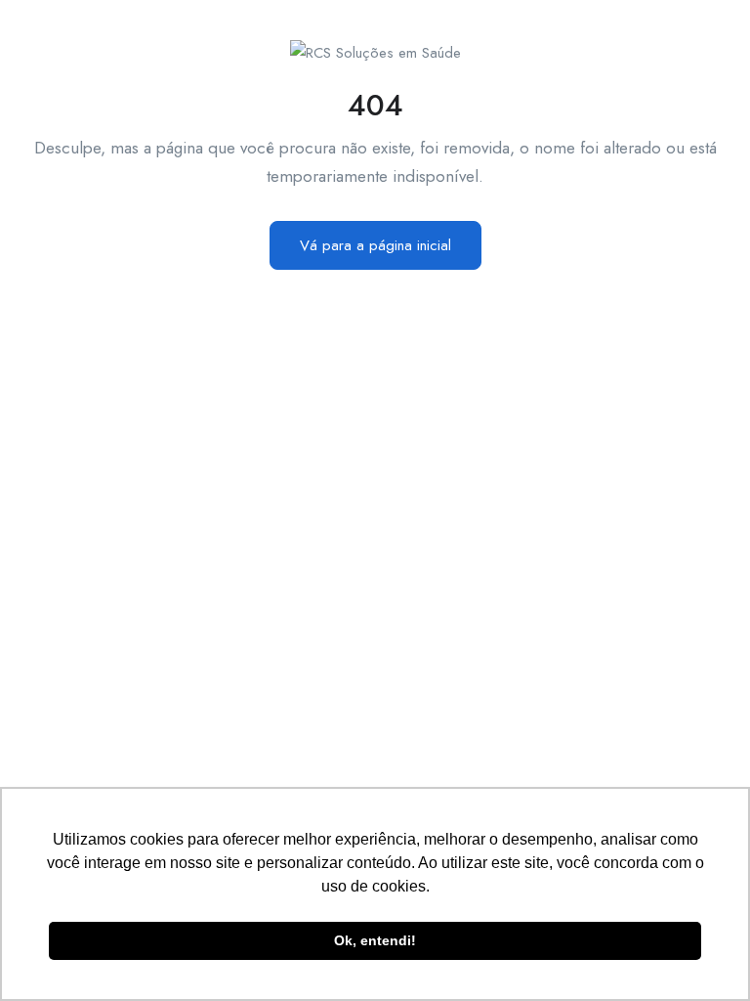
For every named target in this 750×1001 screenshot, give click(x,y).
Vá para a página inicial (375, 245)
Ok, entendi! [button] (375, 940)
